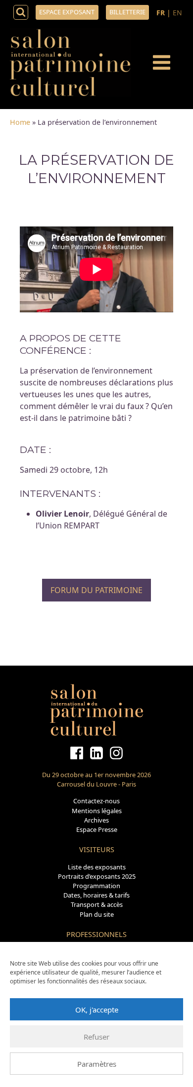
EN (177, 12)
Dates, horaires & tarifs (96, 895)
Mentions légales (97, 810)
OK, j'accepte (96, 1009)
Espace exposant (67, 11)
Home (20, 122)
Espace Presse (96, 829)
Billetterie (127, 11)
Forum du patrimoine (96, 590)
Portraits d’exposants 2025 (97, 876)
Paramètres (96, 1064)
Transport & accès (97, 904)
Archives (96, 820)
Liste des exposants (97, 866)
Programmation (96, 885)
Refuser (96, 1037)
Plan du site (97, 914)
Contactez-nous (96, 800)
